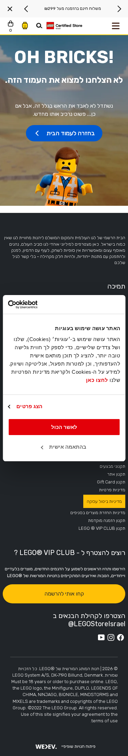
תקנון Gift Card (111, 481)
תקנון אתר (116, 474)
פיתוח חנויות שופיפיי (78, 746)
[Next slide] (26, 9)
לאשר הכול (64, 427)
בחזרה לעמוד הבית (70, 133)
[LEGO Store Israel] (64, 25)
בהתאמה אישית (67, 447)
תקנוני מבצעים (112, 466)
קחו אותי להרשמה (64, 593)
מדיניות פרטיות (112, 489)
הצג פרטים (29, 406)
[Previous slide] (119, 9)
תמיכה (116, 286)
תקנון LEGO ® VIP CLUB (102, 528)
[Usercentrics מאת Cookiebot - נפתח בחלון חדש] (37, 304)
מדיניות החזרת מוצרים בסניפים (97, 512)
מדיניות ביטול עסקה (104, 501)
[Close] (9, 8)
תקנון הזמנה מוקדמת (106, 520)
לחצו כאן (97, 380)
